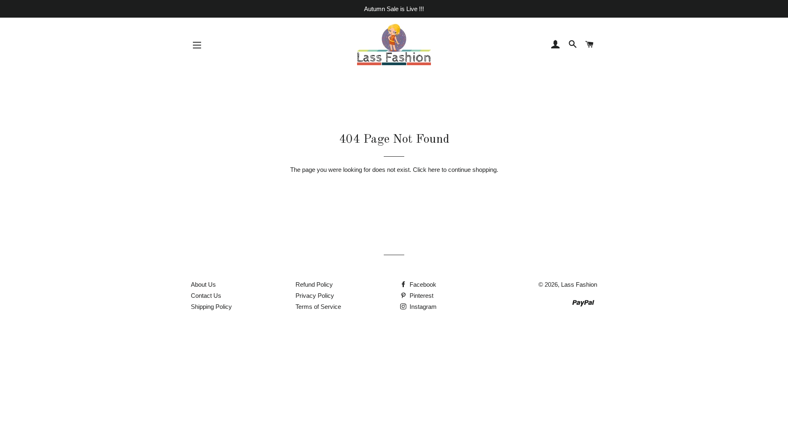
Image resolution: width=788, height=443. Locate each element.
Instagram (422, 306)
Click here (426, 169)
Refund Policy (314, 284)
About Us (203, 284)
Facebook (422, 284)
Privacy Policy (315, 295)
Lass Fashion (579, 284)
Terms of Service (318, 306)
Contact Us (206, 295)
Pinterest (420, 295)
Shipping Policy (211, 306)
